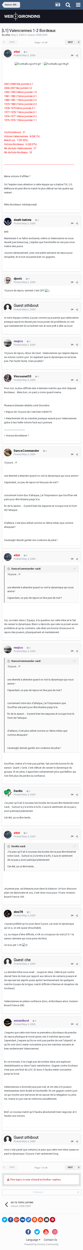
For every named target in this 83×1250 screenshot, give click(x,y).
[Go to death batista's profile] (8, 221)
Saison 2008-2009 (37, 34)
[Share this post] (77, 55)
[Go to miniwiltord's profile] (8, 1022)
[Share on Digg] (22, 1219)
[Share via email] (46, 1219)
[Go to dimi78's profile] (8, 914)
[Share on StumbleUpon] (40, 1219)
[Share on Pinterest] (52, 1219)
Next (70, 42)
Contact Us (50, 1239)
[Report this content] (72, 55)
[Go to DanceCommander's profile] (8, 452)
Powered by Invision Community (41, 1244)
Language (32, 1239)
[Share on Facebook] (10, 1219)
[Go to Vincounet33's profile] (8, 378)
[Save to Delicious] (28, 1219)
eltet (7, 34)
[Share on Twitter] (4, 1219)
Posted (24, 55)
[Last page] (78, 42)
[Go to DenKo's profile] (8, 793)
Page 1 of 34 (41, 42)
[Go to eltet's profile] (8, 53)
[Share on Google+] (16, 1219)
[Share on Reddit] (34, 1219)
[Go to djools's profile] (8, 280)
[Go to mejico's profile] (8, 343)
